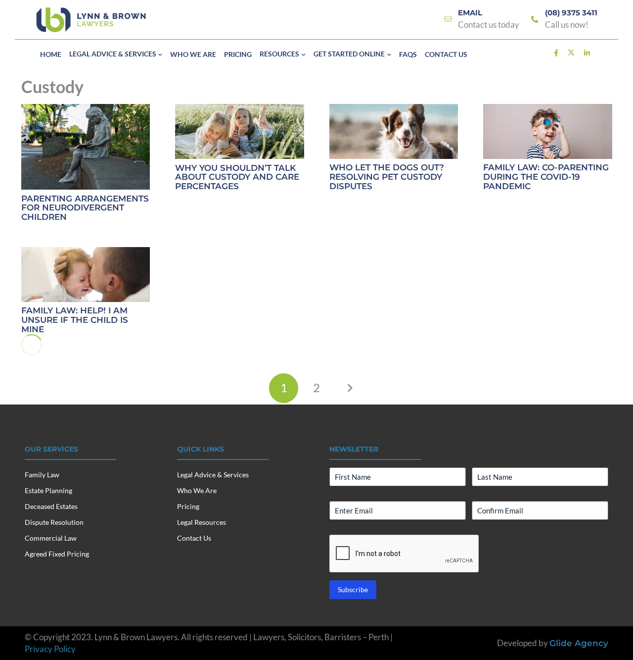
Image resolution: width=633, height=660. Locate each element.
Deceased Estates (51, 506)
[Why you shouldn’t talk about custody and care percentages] (239, 131)
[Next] (349, 388)
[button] (159, 55)
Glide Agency (578, 643)
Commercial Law (51, 538)
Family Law (42, 474)
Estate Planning (48, 490)
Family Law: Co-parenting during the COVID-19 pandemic (546, 176)
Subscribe (353, 589)
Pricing (188, 506)
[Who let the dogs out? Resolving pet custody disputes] (393, 131)
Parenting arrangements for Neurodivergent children (85, 208)
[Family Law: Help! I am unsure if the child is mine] (85, 274)
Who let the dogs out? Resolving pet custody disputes (386, 176)
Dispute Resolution (54, 522)
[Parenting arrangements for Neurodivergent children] (85, 147)
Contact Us (194, 538)
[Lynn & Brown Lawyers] (91, 19)
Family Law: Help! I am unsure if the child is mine (74, 319)
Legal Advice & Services (213, 474)
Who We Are (197, 490)
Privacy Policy (50, 649)
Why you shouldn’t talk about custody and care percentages (237, 177)
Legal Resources (201, 522)
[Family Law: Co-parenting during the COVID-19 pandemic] (547, 131)
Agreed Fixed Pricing (57, 554)
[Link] (448, 19)
